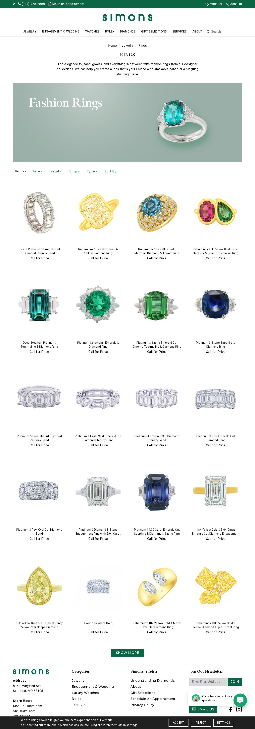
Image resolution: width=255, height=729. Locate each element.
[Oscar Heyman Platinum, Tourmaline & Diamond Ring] (39, 306)
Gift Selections (154, 31)
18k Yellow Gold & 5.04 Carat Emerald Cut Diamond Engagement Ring (215, 533)
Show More (127, 653)
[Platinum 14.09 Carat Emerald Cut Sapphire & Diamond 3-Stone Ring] (156, 493)
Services (180, 31)
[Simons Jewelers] (127, 17)
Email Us (205, 709)
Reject (201, 722)
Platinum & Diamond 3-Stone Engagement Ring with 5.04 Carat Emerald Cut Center (98, 533)
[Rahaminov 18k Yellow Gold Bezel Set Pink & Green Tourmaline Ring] (215, 213)
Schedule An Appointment (153, 699)
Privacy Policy (142, 705)
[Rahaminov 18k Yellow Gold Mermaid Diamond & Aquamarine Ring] (156, 213)
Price (36, 171)
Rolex (110, 31)
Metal (54, 171)
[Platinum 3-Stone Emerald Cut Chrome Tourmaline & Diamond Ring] (156, 306)
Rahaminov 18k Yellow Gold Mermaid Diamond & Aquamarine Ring (156, 253)
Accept (178, 722)
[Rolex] (237, 18)
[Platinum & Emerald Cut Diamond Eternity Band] (156, 400)
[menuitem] (29, 31)
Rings (73, 171)
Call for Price (39, 258)
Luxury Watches (85, 693)
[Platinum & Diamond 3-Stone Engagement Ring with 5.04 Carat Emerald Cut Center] (98, 493)
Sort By (110, 171)
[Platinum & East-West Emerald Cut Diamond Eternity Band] (98, 400)
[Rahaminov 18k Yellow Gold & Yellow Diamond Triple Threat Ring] (215, 587)
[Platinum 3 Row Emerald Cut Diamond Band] (215, 400)
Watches (92, 31)
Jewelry (29, 31)
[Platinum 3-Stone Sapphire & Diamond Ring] (215, 306)
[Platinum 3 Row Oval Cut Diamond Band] (39, 493)
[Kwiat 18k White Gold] (98, 587)
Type (91, 171)
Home (112, 45)
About (197, 31)
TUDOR (78, 705)
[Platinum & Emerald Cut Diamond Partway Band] (39, 400)
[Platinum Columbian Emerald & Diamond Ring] (98, 306)
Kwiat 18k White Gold (98, 623)
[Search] (208, 32)
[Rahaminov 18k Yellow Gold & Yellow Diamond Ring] (98, 213)
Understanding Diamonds (152, 681)
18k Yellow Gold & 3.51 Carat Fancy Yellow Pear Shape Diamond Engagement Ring (39, 627)
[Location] (14, 4)
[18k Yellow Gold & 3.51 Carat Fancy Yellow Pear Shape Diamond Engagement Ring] (39, 587)
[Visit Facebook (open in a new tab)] (231, 710)
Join (235, 682)
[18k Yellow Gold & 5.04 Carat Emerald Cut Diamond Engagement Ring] (215, 493)
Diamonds (128, 31)
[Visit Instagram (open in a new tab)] (239, 710)
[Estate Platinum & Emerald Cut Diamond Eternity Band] (39, 213)
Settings (223, 722)
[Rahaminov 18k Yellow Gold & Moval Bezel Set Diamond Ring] (156, 587)
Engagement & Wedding (61, 31)
